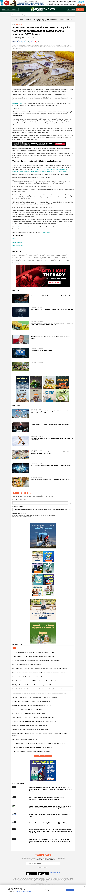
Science (38, 20)
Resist (61, 46)
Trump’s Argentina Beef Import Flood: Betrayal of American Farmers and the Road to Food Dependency (39, 743)
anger (17, 45)
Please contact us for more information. (21, 516)
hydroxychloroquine (62, 45)
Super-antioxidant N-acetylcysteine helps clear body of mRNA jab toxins (51, 479)
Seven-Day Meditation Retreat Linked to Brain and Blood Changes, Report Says (33, 656)
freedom (36, 45)
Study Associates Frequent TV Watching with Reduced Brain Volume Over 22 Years (34, 721)
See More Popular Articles (43, 755)
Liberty (70, 45)
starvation (69, 46)
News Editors (40, 335)
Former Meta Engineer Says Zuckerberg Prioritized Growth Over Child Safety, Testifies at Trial (37, 689)
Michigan (34, 46)
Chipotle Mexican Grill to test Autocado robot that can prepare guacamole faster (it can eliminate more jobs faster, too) (52, 323)
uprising (19, 48)
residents (56, 46)
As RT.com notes (17, 103)
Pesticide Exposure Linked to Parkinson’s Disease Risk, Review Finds (30, 729)
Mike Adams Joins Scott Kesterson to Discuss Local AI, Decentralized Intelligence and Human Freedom (46, 798)
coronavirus (22, 45)
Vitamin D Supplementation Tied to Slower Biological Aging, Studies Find (31, 751)
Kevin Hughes (40, 321)
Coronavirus (19, 24)
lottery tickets (22, 46)
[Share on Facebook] (17, 41)
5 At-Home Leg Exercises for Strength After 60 (24, 739)
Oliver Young (39, 307)
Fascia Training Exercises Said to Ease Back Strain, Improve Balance (29, 725)
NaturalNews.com (17, 245)
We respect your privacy (43, 867)
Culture (28, 19)
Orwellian (40, 46)
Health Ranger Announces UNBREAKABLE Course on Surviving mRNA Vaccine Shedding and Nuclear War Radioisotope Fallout (51, 807)
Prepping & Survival (66, 19)
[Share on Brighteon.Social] (14, 41)
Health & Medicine (39, 19)
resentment (50, 46)
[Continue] (58, 863)
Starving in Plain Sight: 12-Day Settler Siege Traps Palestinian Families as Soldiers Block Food (36, 660)
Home (15, 19)
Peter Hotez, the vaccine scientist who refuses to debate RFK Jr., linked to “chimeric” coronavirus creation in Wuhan (51, 452)
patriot (45, 46)
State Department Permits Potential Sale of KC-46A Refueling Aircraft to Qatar (33, 652)
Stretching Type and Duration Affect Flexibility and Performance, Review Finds (32, 747)
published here (39, 883)
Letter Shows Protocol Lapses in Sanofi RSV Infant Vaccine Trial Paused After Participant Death (37, 681)
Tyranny (14, 48)
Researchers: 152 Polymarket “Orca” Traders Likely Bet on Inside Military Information (34, 697)
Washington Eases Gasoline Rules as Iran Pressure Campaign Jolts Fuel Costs (32, 685)
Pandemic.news (45, 232)
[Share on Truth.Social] (32, 41)
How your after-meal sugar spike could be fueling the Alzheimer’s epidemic (31, 705)
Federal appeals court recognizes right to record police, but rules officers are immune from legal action (39, 672)
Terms (50, 878)
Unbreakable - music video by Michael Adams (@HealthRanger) (49, 823)
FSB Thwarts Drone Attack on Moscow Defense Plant (26, 664)
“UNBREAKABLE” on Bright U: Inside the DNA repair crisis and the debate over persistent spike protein (39, 693)
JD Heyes (24, 38)
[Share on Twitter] (21, 41)
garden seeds (43, 45)
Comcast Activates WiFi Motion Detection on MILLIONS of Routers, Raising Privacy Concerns (37, 676)
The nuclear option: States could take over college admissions (48, 364)
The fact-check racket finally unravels (41, 350)
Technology (46, 20)
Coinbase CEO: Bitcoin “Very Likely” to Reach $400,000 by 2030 (29, 713)
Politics (21, 19)
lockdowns (15, 46)
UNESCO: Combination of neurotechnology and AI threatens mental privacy (52, 309)
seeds (64, 46)
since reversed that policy (25, 227)
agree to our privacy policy (23, 891)
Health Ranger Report (18, 783)
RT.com (14, 239)
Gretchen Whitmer (52, 45)
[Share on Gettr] (35, 41)
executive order (30, 45)
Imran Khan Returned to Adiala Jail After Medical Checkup (27, 709)
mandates (29, 46)
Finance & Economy (52, 19)
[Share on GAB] (28, 41)
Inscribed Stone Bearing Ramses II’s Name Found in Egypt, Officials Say (31, 701)
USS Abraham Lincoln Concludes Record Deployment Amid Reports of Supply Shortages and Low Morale (39, 668)
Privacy (46, 878)
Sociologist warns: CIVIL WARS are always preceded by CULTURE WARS (50, 295)
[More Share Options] (39, 41)
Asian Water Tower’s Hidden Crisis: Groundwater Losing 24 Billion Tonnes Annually (34, 717)
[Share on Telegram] (25, 41)
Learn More (60, 890)
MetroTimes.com (17, 242)
